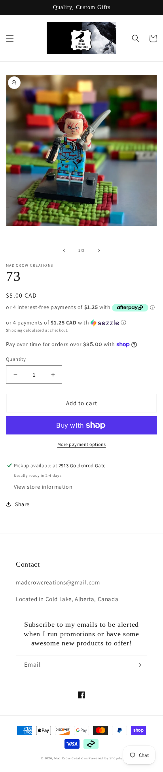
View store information (43, 486)
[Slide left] (64, 250)
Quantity (16, 359)
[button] (10, 38)
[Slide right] (99, 250)
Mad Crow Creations (71, 758)
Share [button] (22, 504)
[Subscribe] (138, 665)
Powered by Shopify (105, 758)
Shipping (14, 330)
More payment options (81, 444)
